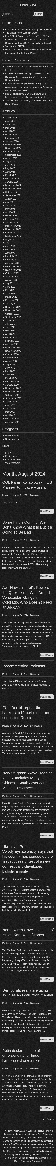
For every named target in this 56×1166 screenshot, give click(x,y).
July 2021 (10, 324)
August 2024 (11, 198)
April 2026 (10, 131)
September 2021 (13, 317)
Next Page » (48, 1119)
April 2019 (10, 415)
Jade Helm (10, 100)
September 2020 (13, 357)
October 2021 (12, 313)
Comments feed (13, 459)
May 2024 (10, 209)
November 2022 (13, 269)
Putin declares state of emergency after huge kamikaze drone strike (21, 1055)
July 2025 (10, 161)
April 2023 (10, 253)
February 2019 (12, 418)
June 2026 (10, 124)
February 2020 (12, 381)
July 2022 (10, 283)
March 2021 (11, 337)
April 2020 (10, 374)
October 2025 (12, 151)
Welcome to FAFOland (16, 46)
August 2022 (11, 280)
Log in (8, 452)
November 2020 (13, 351)
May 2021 (10, 330)
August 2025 (11, 158)
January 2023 (12, 263)
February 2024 (12, 219)
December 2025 (13, 144)
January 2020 (12, 384)
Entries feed (11, 456)
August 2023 (11, 239)
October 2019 (12, 395)
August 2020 (11, 361)
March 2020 (11, 378)
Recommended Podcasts (23, 666)
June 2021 (10, 327)
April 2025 (10, 171)
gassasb (37, 495)
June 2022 (10, 286)
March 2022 (11, 296)
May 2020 (10, 371)
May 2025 (10, 168)
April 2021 (10, 334)
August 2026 (11, 117)
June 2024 (10, 205)
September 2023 (13, 236)
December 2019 (13, 388)
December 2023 (13, 226)
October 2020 (12, 354)
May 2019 (10, 411)
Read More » (47, 512)
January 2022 (12, 303)
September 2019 (13, 398)
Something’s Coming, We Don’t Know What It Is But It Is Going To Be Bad (27, 527)
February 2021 (12, 341)
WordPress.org (12, 463)
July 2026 (10, 121)
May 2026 (10, 127)
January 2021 (12, 344)
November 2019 (13, 391)
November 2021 (13, 310)
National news (12, 435)
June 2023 (10, 246)
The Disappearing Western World (21, 32)
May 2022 (10, 290)
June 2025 (10, 165)
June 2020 (10, 368)
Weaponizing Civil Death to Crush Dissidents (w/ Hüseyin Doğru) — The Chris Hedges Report (28, 76)
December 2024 (13, 185)
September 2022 (13, 276)
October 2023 (12, 232)
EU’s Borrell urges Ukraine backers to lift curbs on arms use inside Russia (26, 712)
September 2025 (13, 154)
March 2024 (11, 215)
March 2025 (11, 175)
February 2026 (12, 138)
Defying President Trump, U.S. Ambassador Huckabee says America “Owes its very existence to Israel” (28, 87)
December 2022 (13, 266)
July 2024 (10, 202)
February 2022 (12, 300)
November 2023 (13, 229)
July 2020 (10, 364)
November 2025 (13, 148)
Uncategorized (12, 439)
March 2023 (11, 256)
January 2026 (12, 141)
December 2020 (13, 347)
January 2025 (12, 182)
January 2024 (12, 222)
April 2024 (10, 212)
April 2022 (10, 293)
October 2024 (12, 192)
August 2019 (11, 401)
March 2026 (11, 134)
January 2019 (12, 422)
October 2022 (12, 273)
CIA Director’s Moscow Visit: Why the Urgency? (28, 29)
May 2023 (10, 249)
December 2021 (13, 307)
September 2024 (13, 195)
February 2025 (12, 178)
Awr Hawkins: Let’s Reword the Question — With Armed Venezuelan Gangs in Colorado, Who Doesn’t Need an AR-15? (27, 597)
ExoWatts (10, 73)
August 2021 (11, 320)
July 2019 (10, 405)
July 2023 (10, 242)
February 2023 (12, 259)
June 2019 (10, 408)
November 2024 (13, 188)
